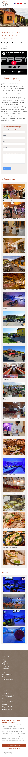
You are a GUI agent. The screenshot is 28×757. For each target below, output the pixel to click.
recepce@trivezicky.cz (7, 709)
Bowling (4, 35)
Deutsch (21, 3)
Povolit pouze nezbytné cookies (8, 753)
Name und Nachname (9, 130)
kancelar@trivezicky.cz (7, 679)
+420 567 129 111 (9, 706)
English (18, 3)
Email (5, 141)
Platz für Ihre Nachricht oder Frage (13, 153)
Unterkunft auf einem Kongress (11, 32)
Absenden (7, 169)
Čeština (15, 3)
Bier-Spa (11, 35)
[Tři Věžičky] (5, 4)
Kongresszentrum (7, 29)
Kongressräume (18, 29)
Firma (4, 135)
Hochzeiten (5, 38)
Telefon (5, 147)
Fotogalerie (14, 38)
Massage (18, 35)
